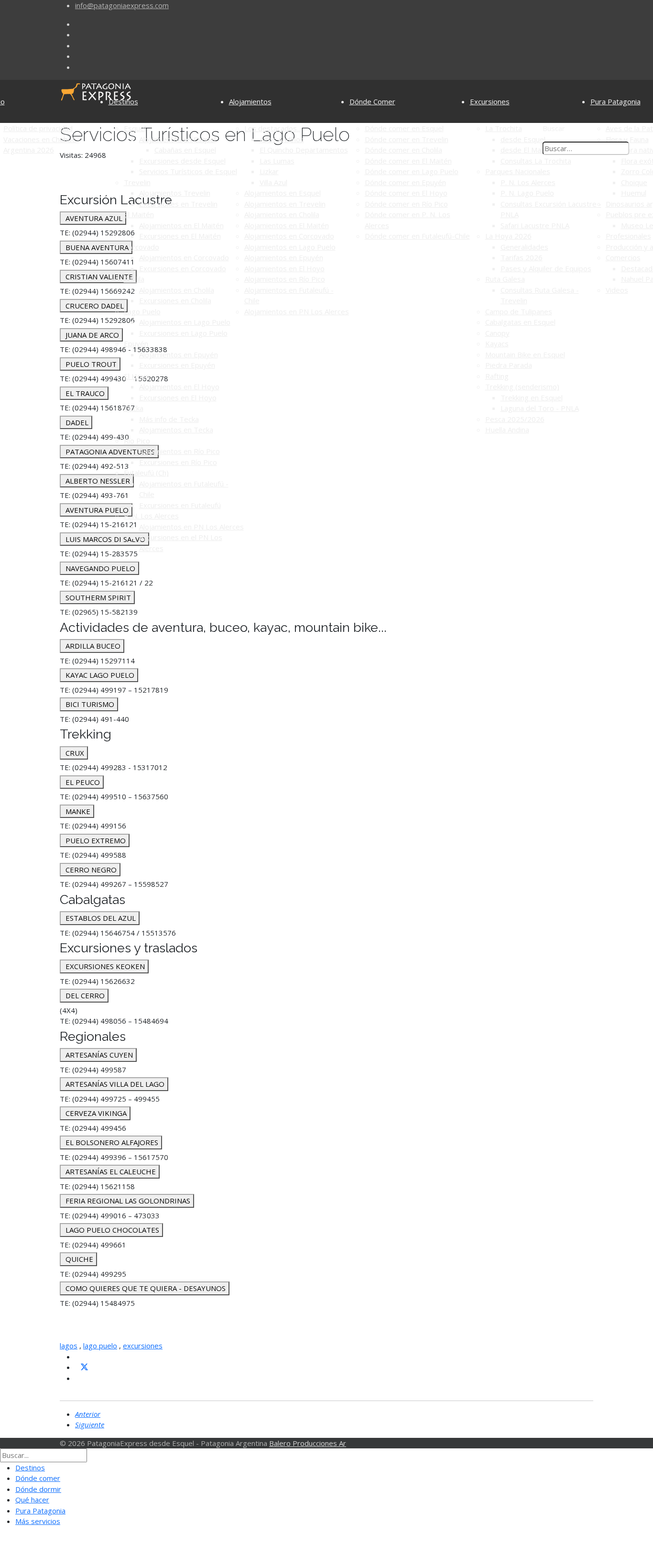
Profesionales (628, 236)
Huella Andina (507, 429)
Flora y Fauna (627, 139)
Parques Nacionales (517, 171)
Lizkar (269, 171)
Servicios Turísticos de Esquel (188, 171)
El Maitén (139, 214)
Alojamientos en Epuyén (178, 354)
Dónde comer (37, 1478)
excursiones (143, 1345)
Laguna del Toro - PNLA (540, 408)
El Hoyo (137, 376)
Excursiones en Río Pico (178, 462)
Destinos (123, 101)
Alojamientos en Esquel (177, 139)
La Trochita (503, 128)
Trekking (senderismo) (522, 386)
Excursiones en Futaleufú (180, 505)
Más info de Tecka (169, 419)
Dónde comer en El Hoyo (406, 193)
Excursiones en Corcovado (182, 268)
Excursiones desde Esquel (182, 161)
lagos (68, 1345)
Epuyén (136, 343)
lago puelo (100, 1345)
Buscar (554, 128)
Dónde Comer (372, 101)
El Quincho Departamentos (304, 149)
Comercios (623, 257)
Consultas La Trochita (536, 161)
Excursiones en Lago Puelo (183, 333)
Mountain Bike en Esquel (525, 354)
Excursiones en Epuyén (177, 365)
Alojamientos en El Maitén (181, 225)
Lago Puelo (142, 311)
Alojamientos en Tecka (176, 429)
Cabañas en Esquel (185, 149)
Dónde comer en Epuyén (405, 182)
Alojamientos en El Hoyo (179, 386)
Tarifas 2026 (522, 257)
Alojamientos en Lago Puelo (184, 322)
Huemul (633, 193)
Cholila (134, 279)
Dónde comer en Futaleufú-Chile (417, 236)
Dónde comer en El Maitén (408, 161)
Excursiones (490, 101)
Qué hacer (32, 1499)
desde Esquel (523, 139)
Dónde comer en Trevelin (406, 139)
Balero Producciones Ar (307, 1443)
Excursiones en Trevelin (178, 204)
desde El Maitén (527, 149)
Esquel (135, 128)
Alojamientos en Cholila (176, 290)
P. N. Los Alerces (151, 515)
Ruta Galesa (505, 279)
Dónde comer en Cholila (403, 149)
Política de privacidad (38, 128)
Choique (634, 182)
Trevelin (137, 182)
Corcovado (141, 247)
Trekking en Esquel (532, 397)
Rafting (497, 376)
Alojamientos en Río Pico (179, 451)
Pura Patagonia (615, 101)
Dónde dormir (38, 1489)
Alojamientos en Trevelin (285, 204)
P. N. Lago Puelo (527, 193)
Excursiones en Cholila (175, 300)
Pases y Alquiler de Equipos (546, 268)
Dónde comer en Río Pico (406, 204)
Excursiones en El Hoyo (178, 397)
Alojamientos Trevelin (174, 193)
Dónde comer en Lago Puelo (411, 171)
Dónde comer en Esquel (404, 128)
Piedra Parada (508, 365)
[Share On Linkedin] (79, 1378)
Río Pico (137, 440)
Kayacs (497, 343)
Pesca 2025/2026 (514, 419)
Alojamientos (250, 101)
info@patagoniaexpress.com (122, 5)
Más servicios (37, 1521)
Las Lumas (277, 161)
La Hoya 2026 (508, 236)
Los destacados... (272, 128)
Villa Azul (273, 182)
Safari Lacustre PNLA (535, 225)
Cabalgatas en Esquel (520, 322)
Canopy (497, 333)
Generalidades (524, 247)
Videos (617, 290)
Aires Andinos (282, 139)
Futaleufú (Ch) (146, 472)
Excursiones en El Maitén (180, 236)
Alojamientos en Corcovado (184, 257)
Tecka (133, 408)
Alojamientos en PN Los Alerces (191, 526)
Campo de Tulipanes (518, 311)
